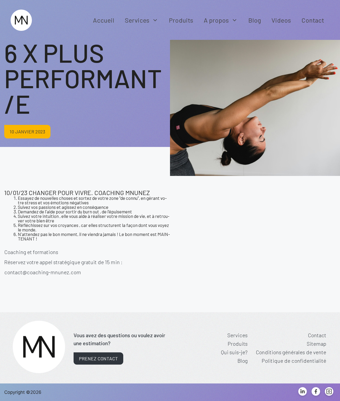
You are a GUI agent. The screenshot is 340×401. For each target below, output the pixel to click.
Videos (281, 20)
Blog (254, 20)
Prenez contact (98, 358)
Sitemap (316, 343)
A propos (216, 20)
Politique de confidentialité (294, 360)
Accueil (103, 20)
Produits (181, 20)
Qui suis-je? (234, 352)
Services (137, 20)
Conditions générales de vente (291, 352)
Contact (312, 20)
